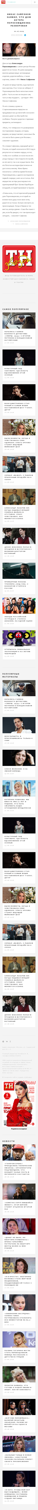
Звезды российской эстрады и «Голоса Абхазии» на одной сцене (19, 619)
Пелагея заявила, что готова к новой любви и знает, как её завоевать (18, 1387)
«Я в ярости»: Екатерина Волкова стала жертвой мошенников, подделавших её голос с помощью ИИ (18, 1281)
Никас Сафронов (21, 223)
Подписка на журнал (19, 1129)
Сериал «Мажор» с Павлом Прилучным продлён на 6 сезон (19, 477)
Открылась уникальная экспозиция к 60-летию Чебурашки (18, 651)
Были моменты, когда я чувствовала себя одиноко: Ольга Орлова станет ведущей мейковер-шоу (18, 443)
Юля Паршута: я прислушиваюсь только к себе (19, 738)
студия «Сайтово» (25, 1077)
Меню (35, 2)
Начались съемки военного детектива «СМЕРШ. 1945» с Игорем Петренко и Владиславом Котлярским (18, 336)
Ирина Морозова (16, 35)
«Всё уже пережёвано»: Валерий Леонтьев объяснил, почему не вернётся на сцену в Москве (17, 1422)
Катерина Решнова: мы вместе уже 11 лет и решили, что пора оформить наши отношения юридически (18, 804)
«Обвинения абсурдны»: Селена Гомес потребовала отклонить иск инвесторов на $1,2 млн (18, 1318)
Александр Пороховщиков (20, 221)
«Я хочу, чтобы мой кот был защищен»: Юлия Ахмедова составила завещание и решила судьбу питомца (17, 1494)
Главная (11, 2)
